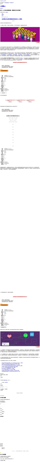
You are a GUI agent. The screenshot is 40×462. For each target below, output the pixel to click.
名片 (2, 15)
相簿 (2, 13)
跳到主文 (1, 8)
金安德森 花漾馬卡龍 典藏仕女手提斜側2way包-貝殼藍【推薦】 (10, 370)
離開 (4, 460)
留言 (6, 380)
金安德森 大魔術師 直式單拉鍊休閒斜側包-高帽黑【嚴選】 (10, 366)
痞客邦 (5, 380)
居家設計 (6, 12)
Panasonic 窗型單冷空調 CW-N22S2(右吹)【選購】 (9, 369)
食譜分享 (6, 382)
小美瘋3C (3, 6)
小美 (1, 375)
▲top (1, 383)
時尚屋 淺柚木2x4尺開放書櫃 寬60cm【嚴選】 (8, 368)
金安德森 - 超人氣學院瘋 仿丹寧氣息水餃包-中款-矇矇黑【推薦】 (11, 363)
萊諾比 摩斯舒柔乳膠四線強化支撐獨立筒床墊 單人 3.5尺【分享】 (11, 364)
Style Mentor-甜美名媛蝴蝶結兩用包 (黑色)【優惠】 (9, 367)
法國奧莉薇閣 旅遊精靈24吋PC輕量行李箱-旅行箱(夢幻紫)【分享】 (11, 371)
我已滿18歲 (2, 460)
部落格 (3, 14)
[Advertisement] (20, 429)
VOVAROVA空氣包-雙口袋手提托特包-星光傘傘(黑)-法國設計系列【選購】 (12, 365)
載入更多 (2, 385)
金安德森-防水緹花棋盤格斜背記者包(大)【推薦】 (12, 19)
